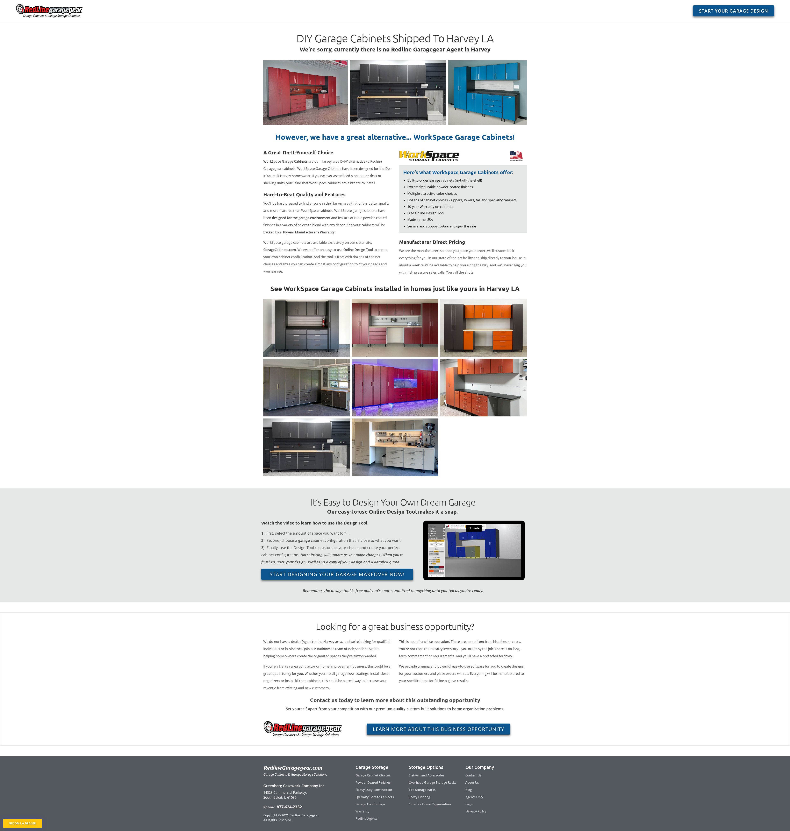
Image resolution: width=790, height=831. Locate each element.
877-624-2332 (289, 807)
